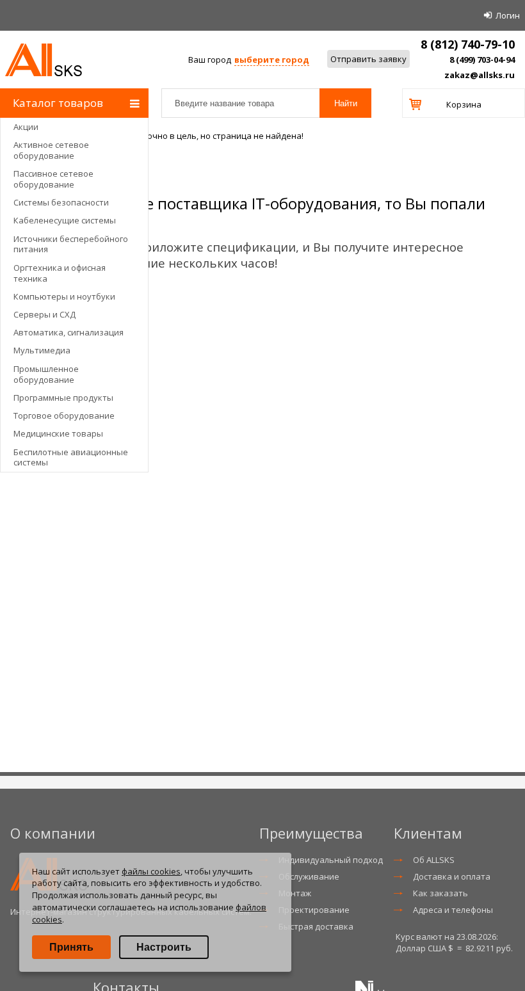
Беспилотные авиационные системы (70, 457)
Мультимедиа (41, 350)
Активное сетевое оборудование (51, 150)
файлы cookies (151, 871)
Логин (508, 15)
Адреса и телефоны (453, 909)
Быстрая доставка (316, 926)
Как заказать (440, 893)
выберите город (271, 59)
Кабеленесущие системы (64, 220)
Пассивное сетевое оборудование (53, 179)
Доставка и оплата (451, 876)
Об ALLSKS (434, 860)
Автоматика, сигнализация (68, 332)
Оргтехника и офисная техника (59, 273)
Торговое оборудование (64, 415)
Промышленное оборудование (46, 374)
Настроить (163, 947)
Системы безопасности (61, 202)
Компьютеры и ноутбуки (64, 296)
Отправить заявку (368, 59)
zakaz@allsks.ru (479, 75)
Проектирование (314, 909)
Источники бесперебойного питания (70, 244)
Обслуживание (309, 876)
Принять (71, 947)
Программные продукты (63, 397)
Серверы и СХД (44, 314)
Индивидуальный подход (331, 860)
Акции (25, 127)
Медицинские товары (58, 433)
